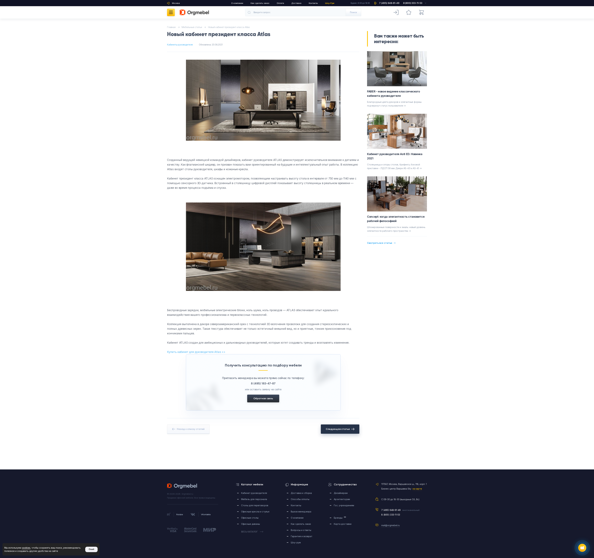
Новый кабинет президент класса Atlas (229, 27)
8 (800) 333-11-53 (390, 514)
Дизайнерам (340, 493)
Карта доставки (342, 524)
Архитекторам (342, 499)
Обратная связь (263, 398)
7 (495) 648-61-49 (391, 510)
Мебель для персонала (254, 499)
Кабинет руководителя (254, 493)
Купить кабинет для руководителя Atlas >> (196, 352)
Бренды (340, 517)
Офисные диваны (250, 524)
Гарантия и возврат (301, 536)
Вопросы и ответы (301, 530)
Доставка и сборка (301, 493)
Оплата (280, 3)
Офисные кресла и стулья (255, 511)
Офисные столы (249, 517)
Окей (91, 549)
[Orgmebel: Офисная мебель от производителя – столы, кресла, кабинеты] (194, 12)
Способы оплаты (300, 499)
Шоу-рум (296, 542)
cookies (26, 547)
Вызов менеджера (301, 511)
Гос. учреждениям (344, 505)
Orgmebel (182, 486)
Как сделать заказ (260, 3)
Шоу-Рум (329, 3)
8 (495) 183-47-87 (263, 383)
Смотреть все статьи (379, 243)
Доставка (296, 3)
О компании (237, 3)
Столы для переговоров (254, 505)
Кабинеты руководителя (180, 44)
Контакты (313, 3)
